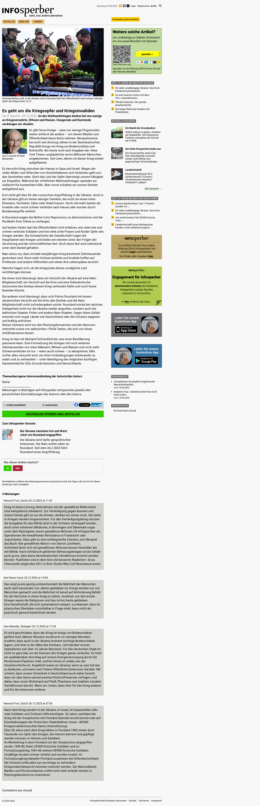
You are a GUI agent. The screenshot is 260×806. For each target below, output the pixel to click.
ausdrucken (51, 405)
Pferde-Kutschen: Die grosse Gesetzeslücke (130, 103)
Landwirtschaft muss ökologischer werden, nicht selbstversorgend (134, 226)
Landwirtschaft (133, 169)
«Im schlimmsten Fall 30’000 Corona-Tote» (135, 219)
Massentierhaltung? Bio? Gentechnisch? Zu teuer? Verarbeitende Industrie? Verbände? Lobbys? (138, 178)
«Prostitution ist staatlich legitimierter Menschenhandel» (134, 383)
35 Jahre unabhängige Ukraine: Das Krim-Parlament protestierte (137, 89)
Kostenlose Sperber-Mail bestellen (53, 414)
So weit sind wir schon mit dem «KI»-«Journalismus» (132, 96)
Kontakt (132, 800)
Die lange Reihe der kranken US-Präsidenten (132, 110)
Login (133, 5)
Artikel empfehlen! (16, 405)
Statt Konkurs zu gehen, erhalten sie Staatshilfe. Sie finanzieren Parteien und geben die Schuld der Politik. (143, 136)
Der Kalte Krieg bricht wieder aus (143, 148)
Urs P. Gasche (11, 116)
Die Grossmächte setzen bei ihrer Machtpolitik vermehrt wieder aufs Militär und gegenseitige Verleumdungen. (141, 157)
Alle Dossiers (152, 188)
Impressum (156, 800)
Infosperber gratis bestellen (125, 19)
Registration (143, 5)
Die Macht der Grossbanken (140, 128)
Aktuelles (9, 21)
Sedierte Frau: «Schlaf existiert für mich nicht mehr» (135, 393)
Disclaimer (144, 800)
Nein (18, 468)
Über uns (24, 21)
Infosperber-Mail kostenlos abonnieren (108, 800)
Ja (7, 468)
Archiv (154, 5)
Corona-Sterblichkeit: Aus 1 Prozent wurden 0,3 (134, 205)
